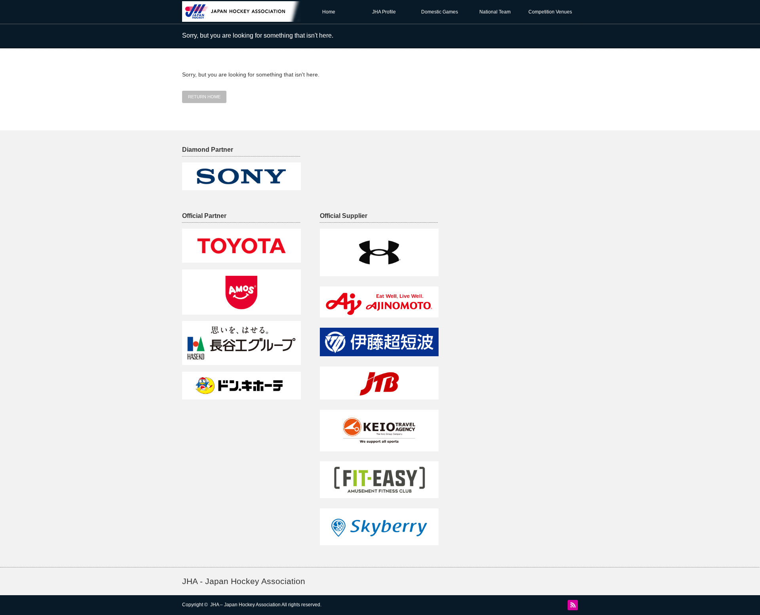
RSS (573, 605)
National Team (495, 12)
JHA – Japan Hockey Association (245, 604)
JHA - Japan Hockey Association (243, 581)
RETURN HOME (204, 96)
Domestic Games (439, 12)
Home (328, 12)
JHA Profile (384, 12)
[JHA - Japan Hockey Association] (247, 18)
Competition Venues (550, 12)
